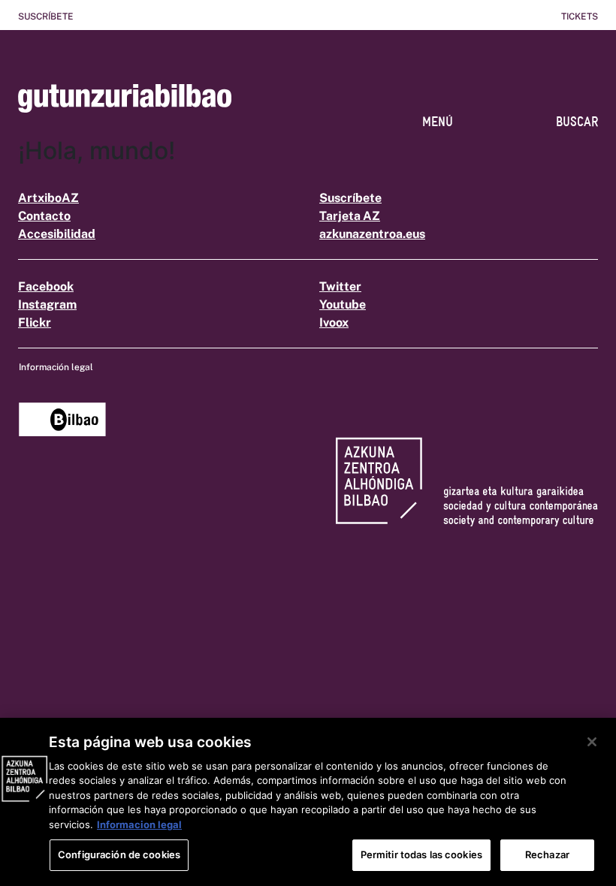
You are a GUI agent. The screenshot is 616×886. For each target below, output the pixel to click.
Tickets (579, 16)
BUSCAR (577, 121)
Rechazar (547, 854)
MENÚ (437, 121)
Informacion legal (139, 824)
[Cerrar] (591, 741)
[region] (308, 802)
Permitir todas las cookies (421, 854)
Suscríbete (46, 16)
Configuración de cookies (119, 854)
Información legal (56, 367)
